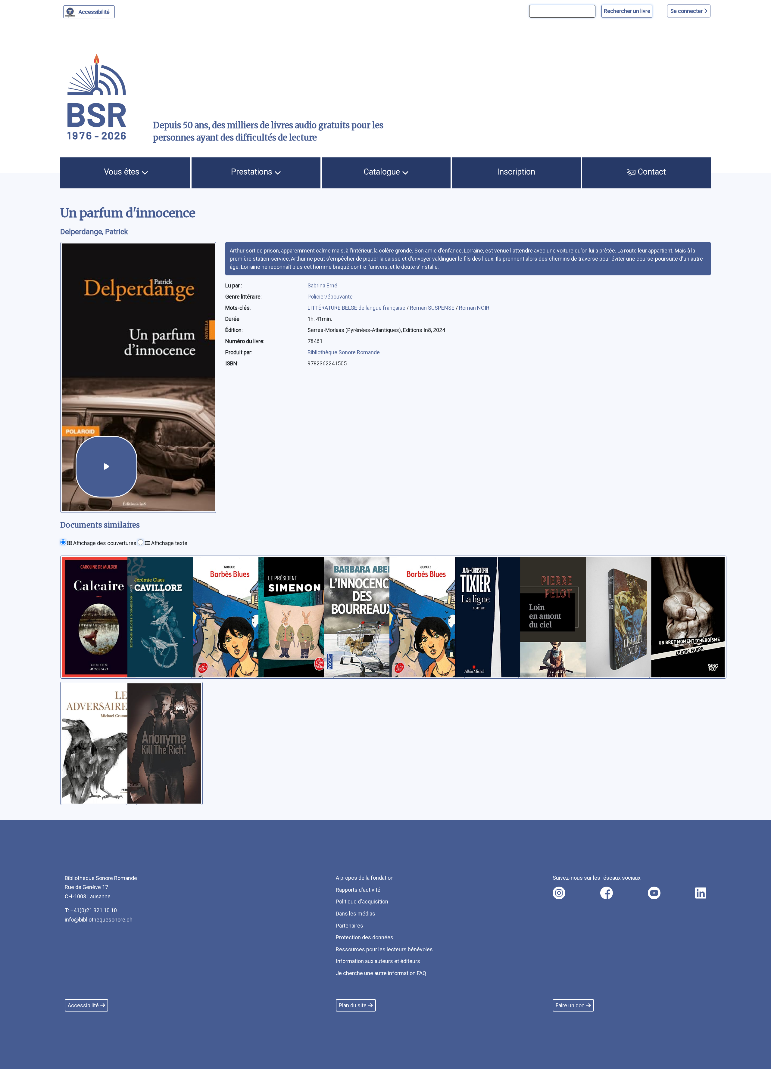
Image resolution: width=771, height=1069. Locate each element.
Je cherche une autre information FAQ (381, 973)
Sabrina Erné (322, 285)
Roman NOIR (474, 308)
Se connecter (687, 11)
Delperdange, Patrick (94, 232)
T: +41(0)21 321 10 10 (91, 910)
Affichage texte (168, 543)
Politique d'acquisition (362, 901)
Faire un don (570, 1005)
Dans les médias (355, 913)
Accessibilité (94, 12)
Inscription (516, 172)
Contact (650, 172)
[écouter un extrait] (106, 466)
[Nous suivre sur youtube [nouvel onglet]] (654, 893)
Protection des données (364, 937)
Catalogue (383, 172)
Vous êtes (123, 172)
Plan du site (353, 1005)
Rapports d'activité (358, 890)
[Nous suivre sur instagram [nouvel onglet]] (559, 893)
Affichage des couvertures (104, 543)
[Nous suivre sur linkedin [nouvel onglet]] (700, 893)
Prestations (252, 172)
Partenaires (349, 925)
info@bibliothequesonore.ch (99, 919)
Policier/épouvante (330, 296)
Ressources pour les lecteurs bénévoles (384, 949)
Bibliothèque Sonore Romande (343, 352)
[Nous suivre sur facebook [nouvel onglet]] (606, 893)
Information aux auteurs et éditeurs (378, 961)
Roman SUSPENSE (433, 308)
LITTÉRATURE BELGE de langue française (357, 308)
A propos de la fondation (365, 878)
